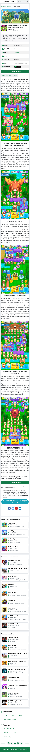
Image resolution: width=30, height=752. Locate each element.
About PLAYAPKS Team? (10, 728)
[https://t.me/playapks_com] (21, 743)
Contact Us (6, 732)
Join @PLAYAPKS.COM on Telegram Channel (16, 502)
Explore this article (9, 76)
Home (3, 6)
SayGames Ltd (18, 49)
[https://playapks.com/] (8, 743)
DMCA (15, 732)
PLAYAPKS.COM (9, 1)
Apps (12, 715)
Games (20, 715)
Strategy (9, 6)
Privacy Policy (7, 736)
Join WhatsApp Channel (10, 719)
